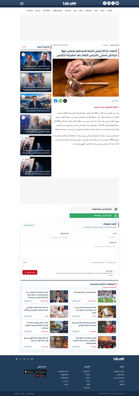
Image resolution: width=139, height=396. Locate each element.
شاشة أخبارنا (46, 10)
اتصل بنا (22, 393)
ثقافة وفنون (64, 374)
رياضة (81, 10)
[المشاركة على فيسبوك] (56, 101)
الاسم (114, 233)
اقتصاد (96, 10)
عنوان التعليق (64, 233)
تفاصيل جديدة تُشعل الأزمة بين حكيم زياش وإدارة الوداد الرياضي (84, 324)
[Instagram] (24, 359)
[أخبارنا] (118, 359)
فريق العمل (120, 374)
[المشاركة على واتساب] (60, 101)
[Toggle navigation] (22, 3)
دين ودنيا (37, 10)
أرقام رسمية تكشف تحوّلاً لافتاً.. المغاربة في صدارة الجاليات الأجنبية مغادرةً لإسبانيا (84, 340)
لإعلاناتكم (30, 10)
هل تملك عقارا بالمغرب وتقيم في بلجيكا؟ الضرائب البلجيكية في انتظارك (36, 308)
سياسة (102, 10)
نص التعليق (113, 242)
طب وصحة (68, 10)
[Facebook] (28, 359)
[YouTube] (16, 359)
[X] (20, 359)
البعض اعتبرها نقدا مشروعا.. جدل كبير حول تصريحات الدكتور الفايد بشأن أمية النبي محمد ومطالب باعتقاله (37, 295)
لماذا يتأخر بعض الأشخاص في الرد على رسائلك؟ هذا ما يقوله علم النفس (85, 310)
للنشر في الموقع (119, 371)
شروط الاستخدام (119, 378)
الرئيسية (109, 10)
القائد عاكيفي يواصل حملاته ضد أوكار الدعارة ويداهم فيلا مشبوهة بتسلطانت (36, 325)
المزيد (24, 47)
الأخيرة (66, 384)
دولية (75, 10)
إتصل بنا (121, 381)
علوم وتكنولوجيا (57, 10)
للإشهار (122, 384)
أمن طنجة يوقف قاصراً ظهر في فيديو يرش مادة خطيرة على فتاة (36, 339)
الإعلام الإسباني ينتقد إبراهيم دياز (85, 292)
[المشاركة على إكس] (65, 101)
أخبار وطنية (88, 10)
